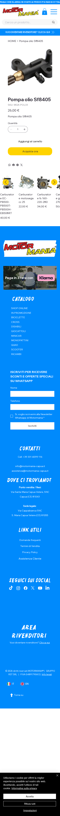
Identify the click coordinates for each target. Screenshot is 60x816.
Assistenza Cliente (29, 558)
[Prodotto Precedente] (6, 182)
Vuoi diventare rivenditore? (24, 642)
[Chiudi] (55, 777)
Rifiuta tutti (29, 803)
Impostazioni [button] (30, 810)
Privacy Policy (30, 552)
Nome (13, 387)
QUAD (14, 345)
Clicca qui (44, 642)
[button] (44, 11)
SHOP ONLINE (19, 308)
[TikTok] (10, 588)
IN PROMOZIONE (21, 312)
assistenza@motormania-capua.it (30, 470)
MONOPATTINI (19, 340)
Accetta (30, 796)
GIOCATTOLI (18, 331)
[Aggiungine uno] (24, 129)
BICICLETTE (18, 317)
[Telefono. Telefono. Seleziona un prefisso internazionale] (15, 407)
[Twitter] (21, 165)
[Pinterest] (17, 165)
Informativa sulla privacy (24, 788)
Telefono (15, 400)
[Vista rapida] (26, 182)
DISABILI (16, 326)
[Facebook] (13, 165)
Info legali (47, 674)
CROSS (15, 322)
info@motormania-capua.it (30, 466)
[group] (30, 199)
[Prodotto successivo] (54, 182)
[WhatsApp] (9, 165)
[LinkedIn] (47, 588)
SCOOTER (17, 349)
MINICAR (16, 335)
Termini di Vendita (30, 546)
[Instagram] (18, 588)
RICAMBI (16, 354)
